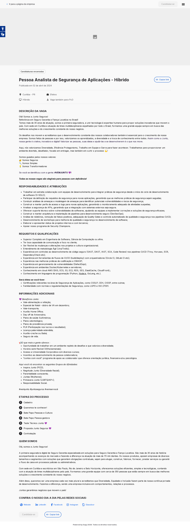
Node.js (82, 273)
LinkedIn (42, 505)
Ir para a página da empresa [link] (22, 4)
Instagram (74, 505)
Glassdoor (90, 505)
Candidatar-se (167, 4)
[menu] (183, 4)
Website (27, 505)
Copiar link (164, 79)
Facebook (58, 505)
